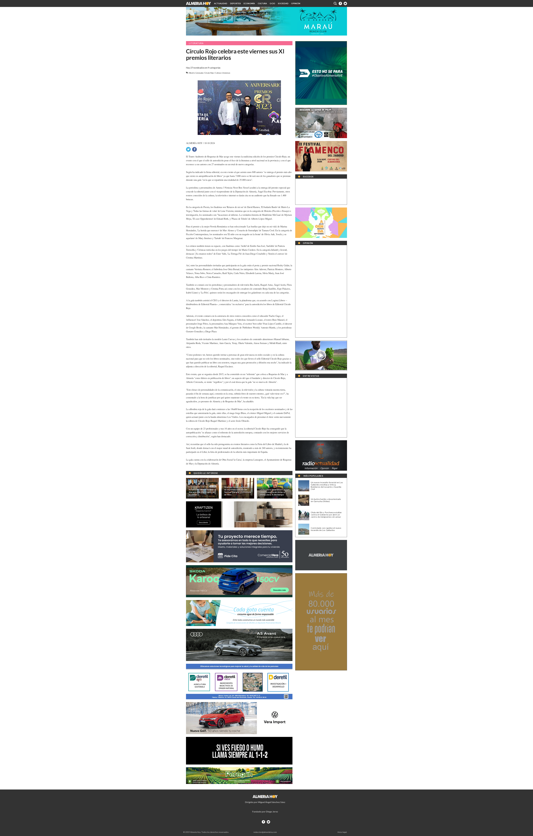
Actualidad (220, 3)
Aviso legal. (342, 832)
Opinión (295, 3)
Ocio (272, 3)
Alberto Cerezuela (196, 73)
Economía (249, 3)
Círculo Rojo (209, 73)
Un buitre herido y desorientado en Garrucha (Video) (326, 500)
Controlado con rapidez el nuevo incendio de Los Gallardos (326, 529)
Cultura (262, 3)
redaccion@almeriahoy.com (265, 832)
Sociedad (283, 3)
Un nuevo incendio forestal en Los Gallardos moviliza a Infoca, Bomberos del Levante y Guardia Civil (327, 485)
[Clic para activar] (335, 3)
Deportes (235, 3)
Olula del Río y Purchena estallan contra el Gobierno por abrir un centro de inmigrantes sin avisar (326, 514)
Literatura (226, 73)
